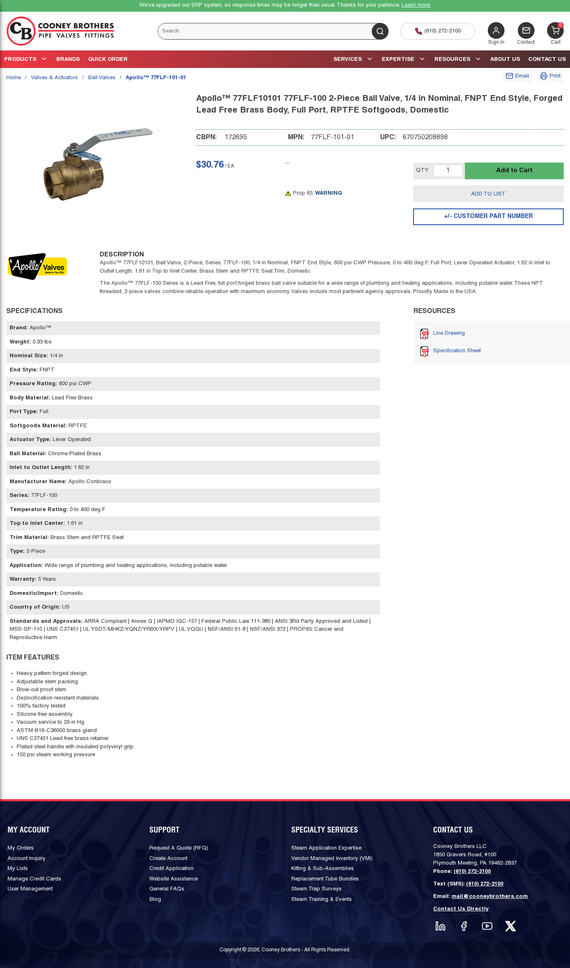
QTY (422, 170)
